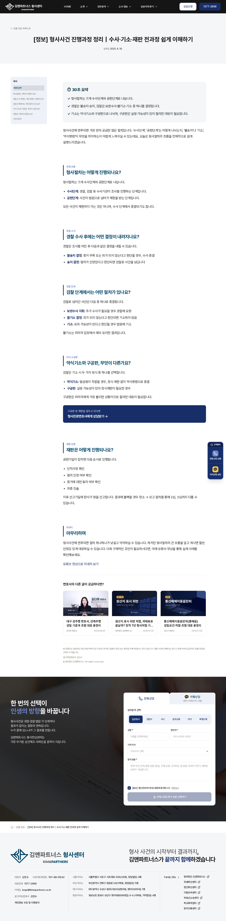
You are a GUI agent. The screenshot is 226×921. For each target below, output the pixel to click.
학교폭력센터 (190, 903)
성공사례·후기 (147, 6)
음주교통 (176, 719)
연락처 (174, 730)
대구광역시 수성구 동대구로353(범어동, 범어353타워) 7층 (117, 889)
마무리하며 (17, 119)
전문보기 (175, 788)
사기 (163, 719)
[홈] (23, 6)
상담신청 (187, 6)
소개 (82, 6)
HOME (67, 6)
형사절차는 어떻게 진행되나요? (24, 94)
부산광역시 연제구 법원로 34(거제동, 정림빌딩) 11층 (114, 883)
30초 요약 (17, 88)
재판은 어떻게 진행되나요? (23, 114)
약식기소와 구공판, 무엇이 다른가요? (26, 109)
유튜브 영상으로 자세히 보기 (81, 564)
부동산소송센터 (191, 898)
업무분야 (101, 6)
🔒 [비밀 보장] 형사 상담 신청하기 (169, 796)
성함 (130, 730)
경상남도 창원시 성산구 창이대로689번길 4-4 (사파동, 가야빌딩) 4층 (122, 895)
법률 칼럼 (20, 827)
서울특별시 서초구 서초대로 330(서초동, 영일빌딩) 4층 (115, 877)
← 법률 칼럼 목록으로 (21, 28)
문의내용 (132, 759)
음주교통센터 (190, 908)
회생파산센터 (190, 882)
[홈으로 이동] (12, 827)
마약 (190, 719)
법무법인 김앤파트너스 (194, 876)
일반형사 (136, 719)
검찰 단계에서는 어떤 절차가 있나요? (26, 104)
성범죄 (149, 719)
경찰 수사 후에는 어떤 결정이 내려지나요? (28, 99)
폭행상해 (203, 719)
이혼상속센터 (190, 892)
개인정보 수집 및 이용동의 (27, 902)
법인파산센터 (190, 887)
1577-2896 (210, 6)
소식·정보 (123, 6)
